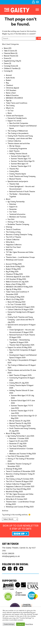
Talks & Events (9, 51)
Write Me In (10, 242)
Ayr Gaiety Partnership (16, 202)
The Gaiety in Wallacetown (18, 131)
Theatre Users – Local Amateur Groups (20, 257)
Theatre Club (14, 184)
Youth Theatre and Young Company (22, 176)
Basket (8, 80)
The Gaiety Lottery (13, 232)
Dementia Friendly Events (17, 118)
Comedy (7, 71)
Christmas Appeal (12, 88)
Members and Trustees (17, 217)
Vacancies (13, 209)
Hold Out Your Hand (13, 247)
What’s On (10, 108)
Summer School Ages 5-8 (20, 156)
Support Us (13, 207)
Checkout (9, 85)
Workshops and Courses (14, 260)
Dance (6, 63)
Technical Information (17, 214)
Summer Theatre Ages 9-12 (21, 166)
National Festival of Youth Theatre (22, 191)
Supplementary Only (11, 61)
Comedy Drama (10, 66)
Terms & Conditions (13, 229)
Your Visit (11, 219)
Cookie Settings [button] (9, 624)
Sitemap (9, 227)
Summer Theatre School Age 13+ (23, 161)
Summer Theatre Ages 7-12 (21, 159)
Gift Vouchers (11, 90)
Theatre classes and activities (19, 143)
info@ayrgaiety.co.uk (11, 556)
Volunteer (13, 204)
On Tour (10, 111)
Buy (7, 83)
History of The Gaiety (16, 222)
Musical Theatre (10, 56)
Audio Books (10, 78)
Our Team (13, 212)
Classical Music (9, 53)
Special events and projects (18, 181)
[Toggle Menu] (37, 10)
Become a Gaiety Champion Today (19, 234)
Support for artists (14, 121)
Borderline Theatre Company (18, 224)
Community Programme (18, 149)
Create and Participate (14, 116)
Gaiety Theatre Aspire (17, 174)
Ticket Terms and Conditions (16, 103)
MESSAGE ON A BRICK (14, 98)
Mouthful (9, 250)
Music (6, 48)
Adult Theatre (14, 151)
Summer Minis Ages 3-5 (19, 164)
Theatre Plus (14, 169)
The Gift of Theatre (13, 237)
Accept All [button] (20, 624)
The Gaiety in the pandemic (18, 133)
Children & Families (11, 68)
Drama (6, 58)
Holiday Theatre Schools (18, 154)
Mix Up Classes (14, 146)
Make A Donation (12, 95)
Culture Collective (14, 141)
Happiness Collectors (14, 245)
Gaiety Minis (14, 171)
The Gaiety (10, 106)
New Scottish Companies (18, 123)
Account (9, 75)
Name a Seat (11, 93)
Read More (29, 624)
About (8, 199)
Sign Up (8, 100)
